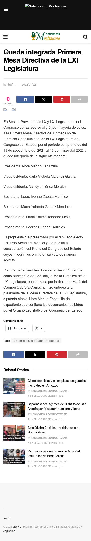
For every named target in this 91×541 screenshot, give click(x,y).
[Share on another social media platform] (79, 99)
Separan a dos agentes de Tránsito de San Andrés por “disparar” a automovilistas (57, 406)
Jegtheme (9, 531)
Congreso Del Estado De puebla (36, 340)
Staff (10, 84)
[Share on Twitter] (43, 99)
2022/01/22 (29, 84)
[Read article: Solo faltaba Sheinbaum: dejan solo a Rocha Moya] (14, 433)
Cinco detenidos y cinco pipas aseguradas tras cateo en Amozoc (57, 382)
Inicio (6, 518)
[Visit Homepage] (45, 36)
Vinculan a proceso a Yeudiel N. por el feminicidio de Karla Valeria (54, 453)
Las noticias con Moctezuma (49, 390)
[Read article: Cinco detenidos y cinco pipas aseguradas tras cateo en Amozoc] (14, 386)
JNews (17, 526)
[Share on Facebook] (25, 99)
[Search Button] (85, 36)
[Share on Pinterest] (61, 99)
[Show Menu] (5, 36)
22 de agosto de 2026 (43, 395)
